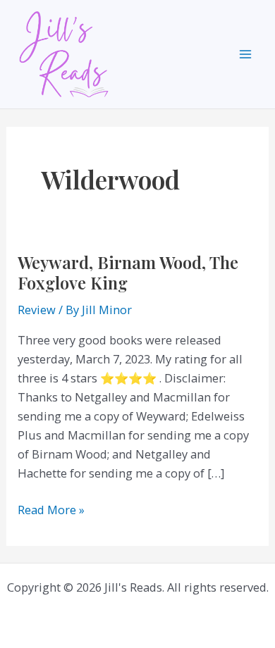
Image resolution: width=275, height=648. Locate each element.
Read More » (51, 510)
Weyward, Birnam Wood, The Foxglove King (128, 272)
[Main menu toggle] (245, 54)
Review (37, 309)
